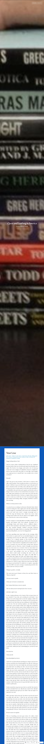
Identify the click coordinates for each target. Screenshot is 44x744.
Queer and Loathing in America (22, 223)
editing (33, 455)
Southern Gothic (25, 457)
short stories (18, 457)
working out (13, 458)
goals (36, 455)
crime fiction (24, 455)
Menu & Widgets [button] (37, 3)
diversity (29, 455)
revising (14, 457)
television (31, 457)
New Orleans (9, 457)
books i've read (15, 455)
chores (20, 455)
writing (18, 458)
